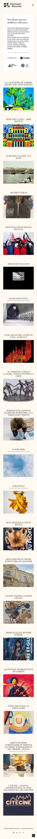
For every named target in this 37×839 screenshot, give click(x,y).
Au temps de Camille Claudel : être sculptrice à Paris (18, 374)
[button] (33, 5)
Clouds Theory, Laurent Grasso (18, 597)
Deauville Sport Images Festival (18, 228)
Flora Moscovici (18, 298)
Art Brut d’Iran (18, 192)
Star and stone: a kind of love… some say (18, 336)
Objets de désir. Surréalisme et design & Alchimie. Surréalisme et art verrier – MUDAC (18, 745)
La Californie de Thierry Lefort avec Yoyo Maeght (18, 83)
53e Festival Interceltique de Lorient (18, 670)
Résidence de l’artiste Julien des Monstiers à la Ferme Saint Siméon (18, 412)
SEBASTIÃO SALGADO (18, 264)
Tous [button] (18, 72)
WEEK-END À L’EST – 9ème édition (18, 120)
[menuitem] (18, 73)
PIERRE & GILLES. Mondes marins (18, 633)
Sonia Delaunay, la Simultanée (18, 707)
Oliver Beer (18, 449)
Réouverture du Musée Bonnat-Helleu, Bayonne (18, 560)
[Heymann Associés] (12, 5)
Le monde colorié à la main (18, 157)
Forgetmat (18, 486)
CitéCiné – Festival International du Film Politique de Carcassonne (18, 787)
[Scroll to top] (33, 835)
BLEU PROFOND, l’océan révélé (18, 523)
